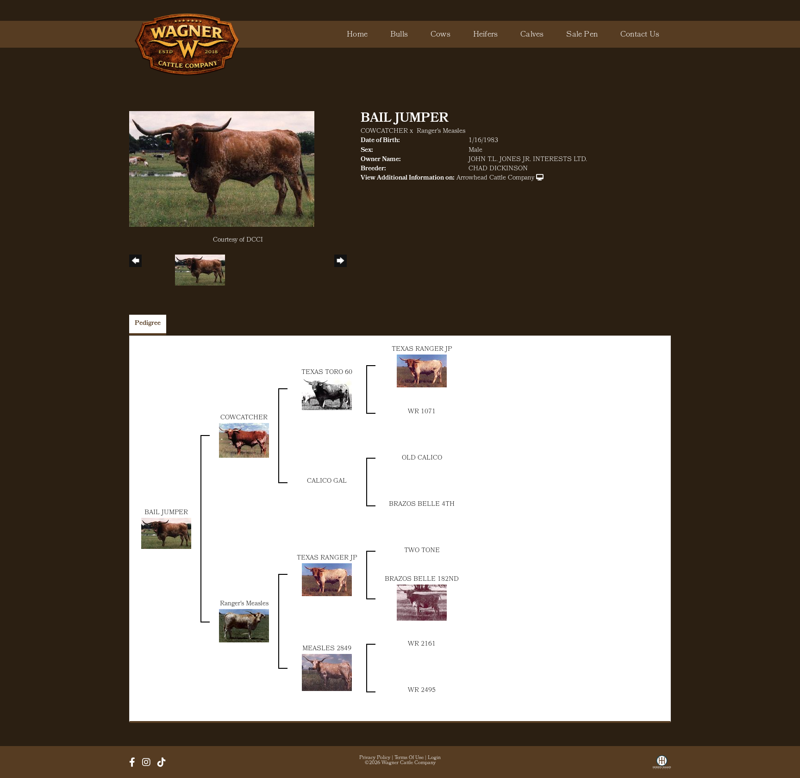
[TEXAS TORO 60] (327, 394)
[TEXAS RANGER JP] (422, 371)
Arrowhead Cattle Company (495, 178)
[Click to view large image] (221, 169)
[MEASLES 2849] (327, 672)
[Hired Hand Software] (662, 765)
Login (434, 758)
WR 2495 (422, 690)
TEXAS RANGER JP (422, 349)
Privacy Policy (374, 758)
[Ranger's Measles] (244, 626)
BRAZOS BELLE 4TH (422, 504)
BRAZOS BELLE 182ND (422, 579)
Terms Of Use (409, 758)
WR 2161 (422, 644)
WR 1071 (422, 412)
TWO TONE (422, 551)
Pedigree (148, 323)
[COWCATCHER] (244, 440)
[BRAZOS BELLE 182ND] (422, 603)
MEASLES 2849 (326, 649)
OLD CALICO (422, 458)
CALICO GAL (327, 481)
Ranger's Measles (441, 131)
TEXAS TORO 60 (326, 372)
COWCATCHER (384, 131)
